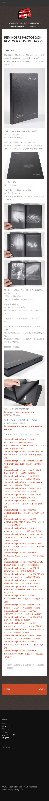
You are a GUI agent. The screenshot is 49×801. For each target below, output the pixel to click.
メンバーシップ (8, 735)
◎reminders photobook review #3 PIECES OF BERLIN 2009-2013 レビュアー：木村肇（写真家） (24, 464)
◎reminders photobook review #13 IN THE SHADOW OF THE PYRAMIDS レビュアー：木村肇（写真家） (24, 537)
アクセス (5, 729)
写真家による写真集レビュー (25, 665)
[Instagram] (10, 794)
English (5, 738)
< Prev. (7, 689)
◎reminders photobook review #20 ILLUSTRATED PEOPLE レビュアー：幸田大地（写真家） (24, 589)
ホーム (4, 723)
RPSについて (7, 726)
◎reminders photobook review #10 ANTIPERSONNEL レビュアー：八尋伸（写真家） (24, 513)
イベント (5, 732)
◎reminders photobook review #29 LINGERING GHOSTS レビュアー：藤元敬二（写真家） (24, 654)
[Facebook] (6, 794)
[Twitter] (3, 794)
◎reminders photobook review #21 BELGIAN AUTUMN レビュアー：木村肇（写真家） (23, 598)
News (10, 665)
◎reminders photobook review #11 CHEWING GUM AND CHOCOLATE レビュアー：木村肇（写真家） (24, 522)
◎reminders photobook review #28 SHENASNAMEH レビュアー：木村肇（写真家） (23, 644)
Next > (42, 689)
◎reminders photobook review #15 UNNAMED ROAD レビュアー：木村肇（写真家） (24, 556)
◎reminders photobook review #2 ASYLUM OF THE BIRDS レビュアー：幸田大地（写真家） (24, 455)
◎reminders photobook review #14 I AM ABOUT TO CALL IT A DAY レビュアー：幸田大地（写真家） (24, 546)
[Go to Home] (24, 13)
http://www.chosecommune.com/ (19, 412)
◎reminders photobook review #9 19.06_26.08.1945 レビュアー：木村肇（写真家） (23, 503)
